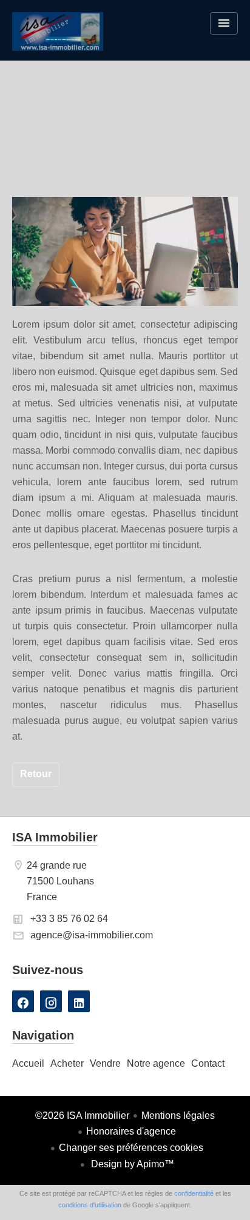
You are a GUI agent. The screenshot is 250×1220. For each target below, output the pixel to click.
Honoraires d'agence (131, 1131)
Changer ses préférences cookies (131, 1147)
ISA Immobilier (55, 837)
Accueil (57, 39)
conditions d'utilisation (89, 1204)
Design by (131, 1164)
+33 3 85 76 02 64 (69, 918)
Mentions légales (178, 1115)
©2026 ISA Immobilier (82, 1115)
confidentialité (194, 1193)
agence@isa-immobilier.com (91, 935)
